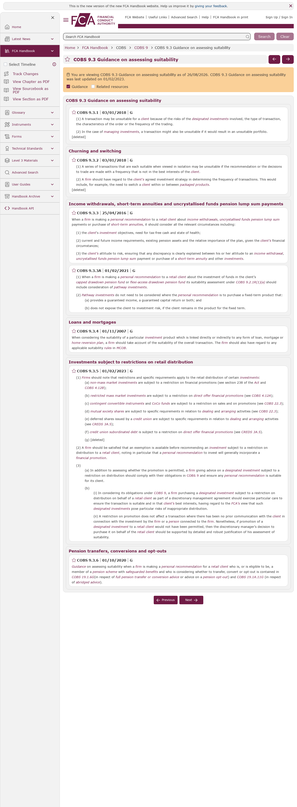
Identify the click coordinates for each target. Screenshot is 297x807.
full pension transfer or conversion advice (147, 577)
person (174, 521)
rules (108, 347)
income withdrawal (268, 253)
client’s (265, 240)
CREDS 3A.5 (101, 424)
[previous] (274, 59)
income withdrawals (202, 219)
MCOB (121, 347)
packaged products (194, 184)
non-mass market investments (113, 382)
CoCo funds (161, 403)
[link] (93, 20)
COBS (121, 48)
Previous (168, 600)
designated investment (242, 470)
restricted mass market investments (118, 395)
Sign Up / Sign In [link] (279, 17)
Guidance (80, 86)
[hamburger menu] (65, 20)
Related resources (112, 86)
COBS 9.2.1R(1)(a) (250, 282)
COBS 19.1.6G (83, 577)
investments (233, 258)
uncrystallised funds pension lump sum (250, 219)
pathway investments (130, 287)
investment (108, 232)
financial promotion (91, 457)
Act (256, 382)
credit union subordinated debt (114, 432)
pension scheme (105, 571)
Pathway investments (98, 295)
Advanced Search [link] (184, 17)
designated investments (210, 118)
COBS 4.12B (94, 387)
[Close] (290, 6)
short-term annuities (127, 224)
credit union (142, 418)
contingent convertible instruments (117, 403)
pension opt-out (215, 577)
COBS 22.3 (272, 403)
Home (70, 48)
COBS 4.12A (261, 395)
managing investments (121, 131)
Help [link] (205, 17)
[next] (288, 59)
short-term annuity (192, 258)
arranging (228, 411)
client (145, 118)
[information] (54, 64)
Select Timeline (22, 64)
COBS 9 (141, 48)
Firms (86, 377)
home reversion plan (87, 342)
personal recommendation (130, 219)
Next (188, 600)
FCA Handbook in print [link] (230, 17)
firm (88, 179)
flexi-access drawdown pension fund (157, 282)
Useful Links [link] (157, 17)
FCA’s (235, 503)
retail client (167, 219)
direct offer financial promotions (218, 395)
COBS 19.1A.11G (250, 577)
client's (138, 179)
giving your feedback (211, 6)
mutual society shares (107, 411)
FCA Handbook (95, 48)
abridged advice (88, 582)
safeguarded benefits (142, 571)
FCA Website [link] (134, 17)
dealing (207, 411)
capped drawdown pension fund (100, 282)
